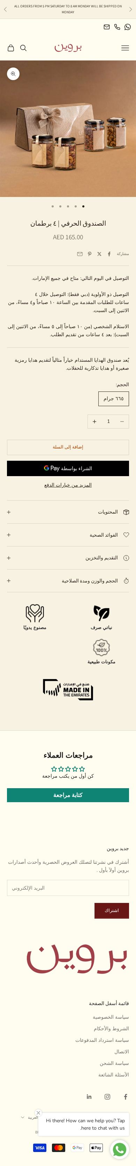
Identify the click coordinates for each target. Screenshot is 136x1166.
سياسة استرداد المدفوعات (102, 1040)
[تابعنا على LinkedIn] (89, 1096)
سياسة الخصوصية (111, 1017)
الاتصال (121, 1051)
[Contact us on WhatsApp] (127, 27)
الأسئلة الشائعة (113, 1075)
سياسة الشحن (114, 1063)
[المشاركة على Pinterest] (89, 254)
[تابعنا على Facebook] (125, 1096)
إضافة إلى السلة (68, 447)
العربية (33, 1117)
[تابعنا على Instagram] (107, 1096)
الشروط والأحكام (111, 1028)
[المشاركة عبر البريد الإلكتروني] (80, 254)
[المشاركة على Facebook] (109, 254)
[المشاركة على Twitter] (99, 254)
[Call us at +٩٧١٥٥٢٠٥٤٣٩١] (117, 27)
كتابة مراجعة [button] (68, 795)
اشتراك (112, 910)
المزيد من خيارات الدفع (68, 485)
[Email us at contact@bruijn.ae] (107, 27)
